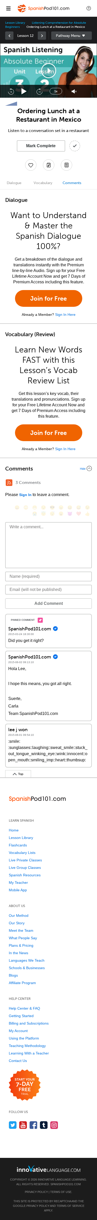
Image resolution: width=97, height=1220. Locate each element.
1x (55, 91)
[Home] (44, 12)
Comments (72, 183)
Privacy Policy (36, 1191)
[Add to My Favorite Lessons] (30, 165)
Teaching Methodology (27, 1046)
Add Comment (48, 603)
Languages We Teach (26, 960)
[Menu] (8, 8)
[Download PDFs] (66, 165)
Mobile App (18, 890)
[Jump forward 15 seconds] (39, 91)
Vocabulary (43, 183)
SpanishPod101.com (65, 1184)
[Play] (24, 91)
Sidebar (71, 35)
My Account (18, 1031)
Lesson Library (15, 22)
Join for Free (48, 298)
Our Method (18, 915)
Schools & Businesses (27, 968)
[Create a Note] (48, 165)
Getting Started (21, 1016)
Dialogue (14, 183)
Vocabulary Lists (22, 853)
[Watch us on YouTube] (23, 1125)
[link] (9, 35)
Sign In (25, 495)
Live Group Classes (25, 867)
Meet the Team (21, 930)
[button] (88, 8)
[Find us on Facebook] (33, 1125)
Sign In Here (65, 314)
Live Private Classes (25, 860)
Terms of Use (60, 1191)
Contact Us (18, 1061)
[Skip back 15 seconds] (11, 91)
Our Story (17, 923)
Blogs (13, 975)
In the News (18, 953)
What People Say (23, 938)
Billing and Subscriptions (29, 1023)
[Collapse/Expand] (48, 468)
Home (14, 830)
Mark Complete (41, 146)
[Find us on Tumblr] (44, 1125)
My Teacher (18, 882)
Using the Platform (24, 1038)
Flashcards (18, 845)
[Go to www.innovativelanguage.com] (48, 1168)
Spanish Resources (25, 875)
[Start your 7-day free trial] (25, 1085)
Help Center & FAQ (24, 1008)
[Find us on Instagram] (54, 1125)
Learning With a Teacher (29, 1053)
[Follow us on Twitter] (13, 1125)
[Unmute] (74, 91)
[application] (48, 71)
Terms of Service (70, 1205)
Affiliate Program (22, 983)
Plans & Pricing (21, 945)
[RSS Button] (9, 483)
